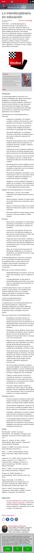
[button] (12, 1)
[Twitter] (12, 519)
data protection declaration (26, 544)
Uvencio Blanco (10, 515)
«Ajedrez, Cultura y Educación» (15, 502)
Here (11, 542)
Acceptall (27, 549)
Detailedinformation (7, 549)
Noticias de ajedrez (17, 7)
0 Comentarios (28, 20)
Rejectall (17, 549)
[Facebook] (7, 519)
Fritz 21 (5, 74)
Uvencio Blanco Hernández (17, 526)
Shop (3, 1)
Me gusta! (21, 20)
